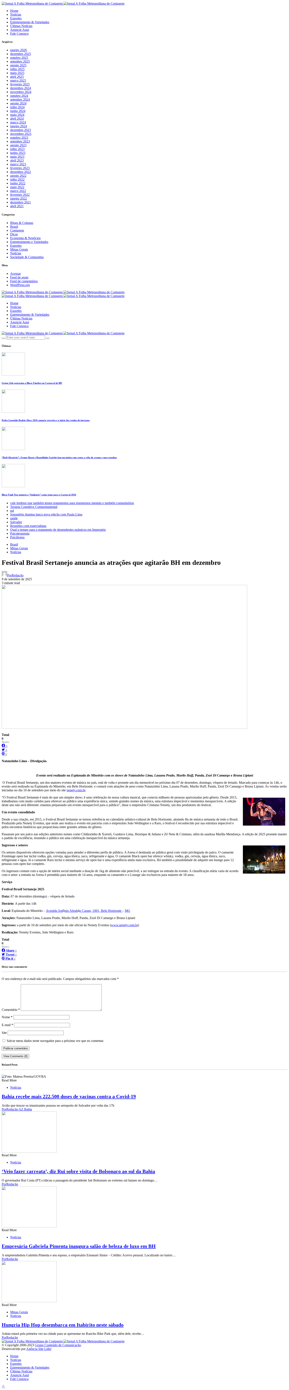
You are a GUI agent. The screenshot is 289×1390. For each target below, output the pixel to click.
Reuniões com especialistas (28, 526)
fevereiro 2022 (20, 194)
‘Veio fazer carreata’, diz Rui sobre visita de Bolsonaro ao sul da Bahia (78, 1171)
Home (14, 10)
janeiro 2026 (18, 50)
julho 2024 (17, 107)
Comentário (11, 1009)
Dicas (14, 234)
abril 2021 (17, 206)
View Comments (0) (15, 1056)
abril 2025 (17, 76)
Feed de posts (19, 277)
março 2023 (18, 164)
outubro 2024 (19, 95)
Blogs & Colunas (21, 223)
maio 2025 (17, 73)
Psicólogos (17, 537)
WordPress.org (20, 285)
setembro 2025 (20, 61)
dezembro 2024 (20, 88)
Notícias (15, 14)
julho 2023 (17, 149)
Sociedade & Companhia (27, 257)
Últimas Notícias (21, 26)
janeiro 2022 (18, 198)
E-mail (7, 1025)
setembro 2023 (20, 141)
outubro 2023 (19, 137)
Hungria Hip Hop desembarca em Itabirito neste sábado (63, 1325)
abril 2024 (17, 118)
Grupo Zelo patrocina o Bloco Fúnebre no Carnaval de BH (32, 383)
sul (12, 510)
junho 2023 (17, 153)
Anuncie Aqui (19, 30)
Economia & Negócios (25, 238)
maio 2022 (17, 187)
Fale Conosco (19, 33)
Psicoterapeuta (19, 533)
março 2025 (18, 80)
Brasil (14, 226)
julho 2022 (17, 179)
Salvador (16, 522)
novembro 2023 (20, 134)
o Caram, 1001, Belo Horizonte (100, 910)
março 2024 (18, 122)
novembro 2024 (20, 92)
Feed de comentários (24, 281)
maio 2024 (17, 115)
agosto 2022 (18, 175)
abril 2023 (17, 160)
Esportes (16, 18)
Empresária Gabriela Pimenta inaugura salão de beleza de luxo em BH (79, 1246)
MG (127, 910)
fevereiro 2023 (20, 168)
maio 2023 (17, 156)
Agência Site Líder (38, 1349)
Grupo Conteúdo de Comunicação (58, 1345)
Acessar (15, 273)
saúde (14, 518)
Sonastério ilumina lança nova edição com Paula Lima (46, 514)
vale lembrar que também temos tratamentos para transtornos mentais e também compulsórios (72, 503)
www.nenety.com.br (124, 925)
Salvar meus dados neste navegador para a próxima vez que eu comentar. (55, 1041)
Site (4, 1033)
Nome (7, 1017)
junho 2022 (17, 183)
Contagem (17, 230)
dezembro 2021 (20, 202)
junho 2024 (17, 111)
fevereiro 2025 (20, 84)
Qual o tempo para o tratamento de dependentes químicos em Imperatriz (58, 529)
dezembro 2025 (20, 54)
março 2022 (18, 191)
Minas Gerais (19, 249)
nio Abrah (71, 910)
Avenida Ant (54, 910)
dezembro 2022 (20, 172)
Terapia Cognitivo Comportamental (33, 507)
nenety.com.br (76, 790)
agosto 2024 (18, 103)
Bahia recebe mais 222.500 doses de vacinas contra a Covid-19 (69, 1096)
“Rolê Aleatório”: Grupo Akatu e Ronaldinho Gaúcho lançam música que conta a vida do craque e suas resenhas (59, 457)
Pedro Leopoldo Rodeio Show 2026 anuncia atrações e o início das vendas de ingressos (46, 420)
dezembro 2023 (20, 130)
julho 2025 (17, 69)
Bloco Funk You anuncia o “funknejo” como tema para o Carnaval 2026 (39, 494)
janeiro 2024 (18, 126)
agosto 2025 (18, 65)
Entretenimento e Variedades (29, 242)
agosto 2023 (18, 145)
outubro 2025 (19, 57)
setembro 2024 (20, 99)
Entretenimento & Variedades (29, 22)
